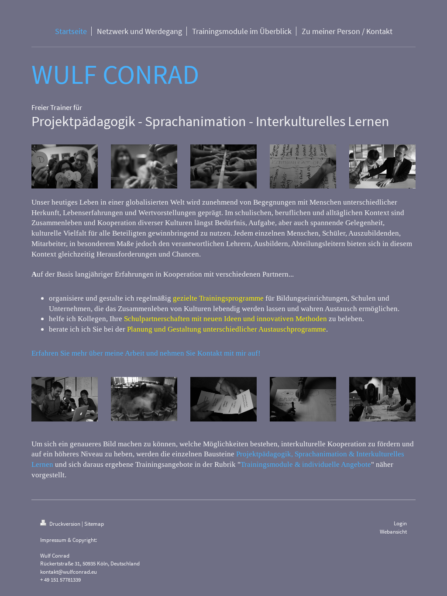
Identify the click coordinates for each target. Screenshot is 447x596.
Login (400, 523)
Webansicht (393, 531)
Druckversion (65, 523)
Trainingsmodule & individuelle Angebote (306, 464)
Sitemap (94, 523)
